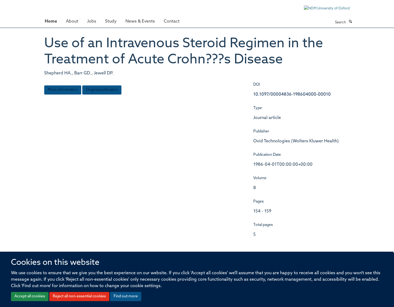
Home (51, 21)
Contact (172, 21)
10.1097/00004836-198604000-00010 (292, 94)
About (72, 21)
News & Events (140, 21)
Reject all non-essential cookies (79, 296)
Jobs (91, 21)
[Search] (350, 22)
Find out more (126, 296)
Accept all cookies (29, 296)
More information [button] (63, 90)
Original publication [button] (102, 90)
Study (111, 21)
